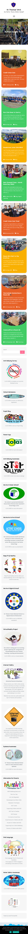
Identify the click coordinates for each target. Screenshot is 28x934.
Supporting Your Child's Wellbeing (14, 825)
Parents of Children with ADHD (14, 828)
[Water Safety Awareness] (14, 880)
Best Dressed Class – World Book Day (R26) (12, 183)
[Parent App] (14, 442)
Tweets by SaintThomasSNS (10, 915)
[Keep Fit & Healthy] (14, 566)
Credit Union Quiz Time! (11, 221)
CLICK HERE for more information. (14, 769)
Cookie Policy (16, 932)
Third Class (20, 342)
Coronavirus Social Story (14, 817)
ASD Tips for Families (14, 811)
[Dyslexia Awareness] (14, 755)
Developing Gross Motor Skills (14, 800)
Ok (10, 932)
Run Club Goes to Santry (12, 112)
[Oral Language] (14, 848)
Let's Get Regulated (14, 797)
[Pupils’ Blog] (14, 418)
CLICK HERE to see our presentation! (14, 547)
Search (5, 349)
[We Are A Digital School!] (14, 601)
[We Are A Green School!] (14, 493)
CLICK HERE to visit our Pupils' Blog (14, 425)
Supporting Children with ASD (14, 808)
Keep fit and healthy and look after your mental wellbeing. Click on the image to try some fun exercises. (14, 577)
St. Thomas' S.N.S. (14, 10)
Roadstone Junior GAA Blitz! (13, 147)
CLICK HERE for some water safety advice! (14, 888)
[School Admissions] (14, 396)
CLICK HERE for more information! (14, 450)
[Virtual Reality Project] (14, 639)
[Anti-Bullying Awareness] (14, 467)
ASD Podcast (14, 814)
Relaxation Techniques (14, 803)
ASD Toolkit (14, 805)
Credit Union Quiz (9, 73)
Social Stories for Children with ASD (14, 820)
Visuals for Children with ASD (14, 822)
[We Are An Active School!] (14, 527)
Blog (18, 85)
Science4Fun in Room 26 (11, 330)
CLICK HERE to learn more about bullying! (14, 476)
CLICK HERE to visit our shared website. (14, 656)
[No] (26, 930)
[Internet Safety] (14, 673)
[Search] (22, 352)
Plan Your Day (14, 794)
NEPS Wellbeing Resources (14, 791)
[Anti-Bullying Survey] (14, 371)
